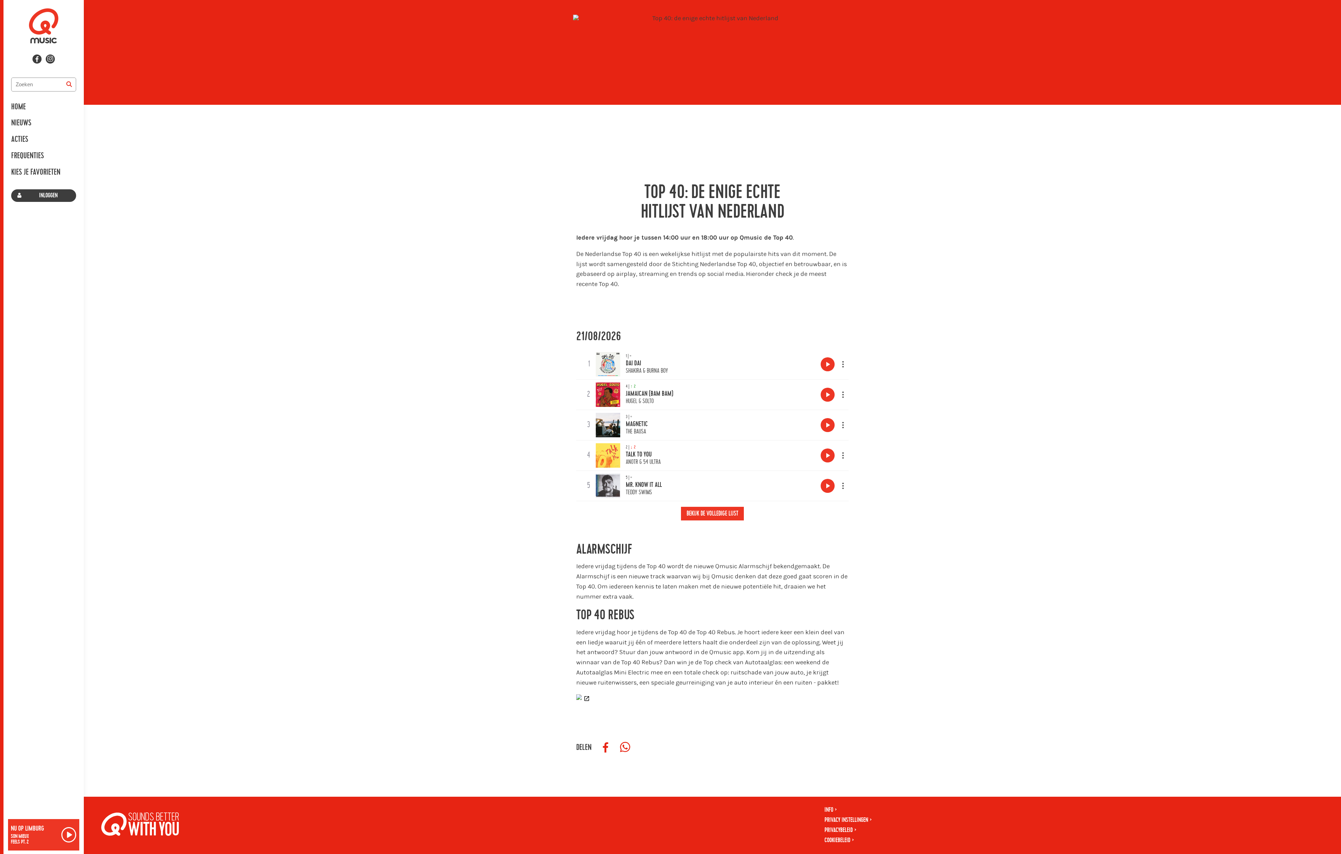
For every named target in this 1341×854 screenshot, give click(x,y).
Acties (19, 139)
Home (18, 107)
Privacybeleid (839, 830)
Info (829, 810)
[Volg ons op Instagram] (50, 59)
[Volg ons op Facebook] (37, 59)
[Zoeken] (69, 84)
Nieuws (21, 123)
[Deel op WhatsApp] (625, 747)
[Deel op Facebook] (605, 747)
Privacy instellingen (846, 820)
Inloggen (48, 195)
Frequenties (27, 156)
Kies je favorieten (35, 172)
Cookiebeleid (837, 840)
